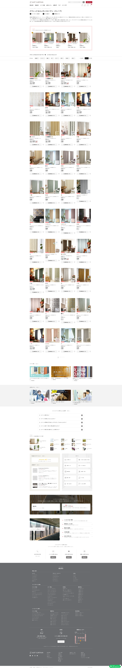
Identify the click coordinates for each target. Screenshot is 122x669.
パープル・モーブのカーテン (52, 594)
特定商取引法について (39, 667)
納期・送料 (59, 660)
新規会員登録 (48, 652)
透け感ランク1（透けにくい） (79, 612)
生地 (91, 58)
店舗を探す (37, 5)
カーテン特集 (42, 5)
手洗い (78, 198)
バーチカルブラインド (56, 576)
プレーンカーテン (34, 588)
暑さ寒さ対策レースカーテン (65, 612)
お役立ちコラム (49, 5)
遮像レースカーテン (53, 624)
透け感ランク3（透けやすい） (79, 615)
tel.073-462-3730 (37, 554)
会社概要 (31, 667)
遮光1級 (34, 47)
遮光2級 (45, 47)
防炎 (51, 47)
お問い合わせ (89, 2)
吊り (87, 58)
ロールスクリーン (55, 579)
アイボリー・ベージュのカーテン (52, 597)
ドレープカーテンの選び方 (36, 13)
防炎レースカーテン (64, 615)
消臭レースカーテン (64, 617)
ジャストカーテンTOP (32, 8)
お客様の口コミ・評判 (72, 652)
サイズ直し (59, 661)
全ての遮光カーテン (81, 588)
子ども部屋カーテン (35, 597)
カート (91, 5)
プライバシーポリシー (46, 667)
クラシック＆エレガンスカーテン (46, 8)
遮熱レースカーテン (53, 618)
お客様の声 (55, 5)
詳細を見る (53, 557)
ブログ (59, 5)
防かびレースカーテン (53, 617)
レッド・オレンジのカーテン (52, 588)
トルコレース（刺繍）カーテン (36, 612)
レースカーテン (34, 576)
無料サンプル (60, 657)
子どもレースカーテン (35, 618)
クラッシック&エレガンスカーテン (37, 594)
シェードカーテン (34, 579)
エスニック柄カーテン (66, 598)
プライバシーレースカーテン (54, 612)
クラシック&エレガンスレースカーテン (37, 615)
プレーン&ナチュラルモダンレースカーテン (38, 614)
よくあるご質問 (60, 652)
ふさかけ (74, 576)
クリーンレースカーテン (64, 614)
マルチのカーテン (50, 600)
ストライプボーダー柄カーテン (67, 591)
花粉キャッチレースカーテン (65, 621)
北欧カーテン (34, 591)
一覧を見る (37, 387)
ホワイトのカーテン (50, 603)
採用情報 (34, 667)
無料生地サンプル (57, 13)
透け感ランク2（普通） (78, 614)
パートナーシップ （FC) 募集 (85, 657)
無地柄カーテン (65, 588)
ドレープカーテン (38, 8)
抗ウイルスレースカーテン (65, 624)
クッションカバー (75, 579)
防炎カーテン (80, 597)
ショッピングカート (49, 657)
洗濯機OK (36, 47)
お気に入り (85, 5)
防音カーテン (80, 600)
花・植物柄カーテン (65, 594)
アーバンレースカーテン (35, 617)
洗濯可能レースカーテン (53, 615)
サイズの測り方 (47, 13)
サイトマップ (51, 667)
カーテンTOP (64, 5)
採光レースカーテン (64, 618)
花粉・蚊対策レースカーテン (54, 614)
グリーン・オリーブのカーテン (52, 591)
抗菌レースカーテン (53, 621)
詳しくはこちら (61, 641)
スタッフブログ (83, 656)
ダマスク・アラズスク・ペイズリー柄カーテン (68, 596)
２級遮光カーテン (80, 591)
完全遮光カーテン (80, 594)
